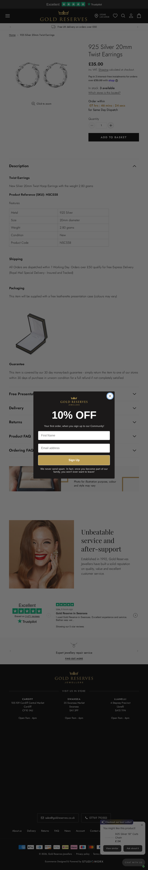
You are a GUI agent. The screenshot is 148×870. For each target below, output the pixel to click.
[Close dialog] (110, 396)
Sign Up (74, 460)
